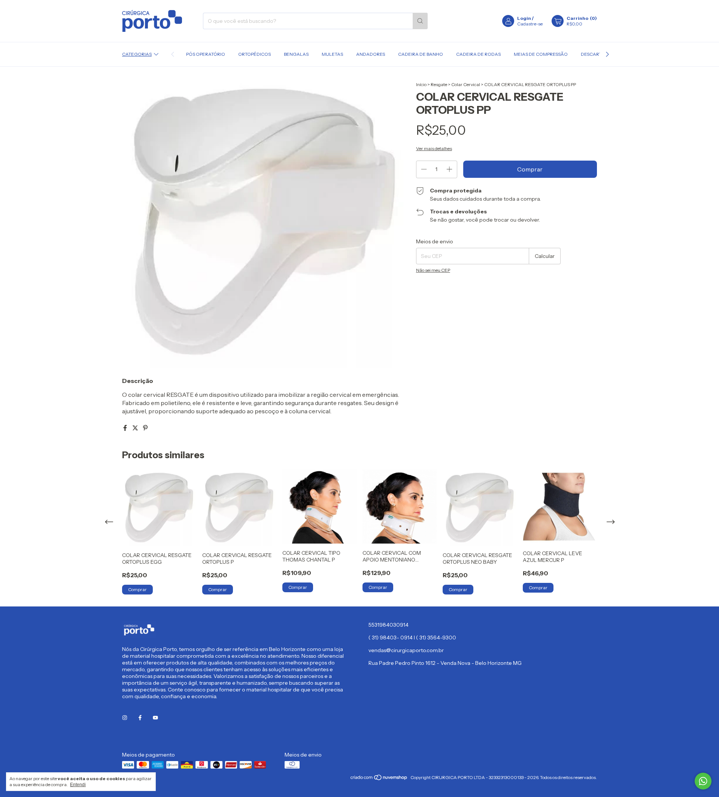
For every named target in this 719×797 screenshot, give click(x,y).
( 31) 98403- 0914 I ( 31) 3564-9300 (412, 637)
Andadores (370, 54)
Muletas (332, 54)
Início (421, 84)
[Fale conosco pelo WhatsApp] (703, 781)
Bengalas (296, 54)
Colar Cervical (465, 84)
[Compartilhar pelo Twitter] (135, 428)
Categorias (137, 54)
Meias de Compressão (541, 54)
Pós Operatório (205, 54)
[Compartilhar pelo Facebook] (125, 428)
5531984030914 (388, 624)
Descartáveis (598, 54)
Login (524, 18)
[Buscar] (420, 21)
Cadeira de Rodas (478, 54)
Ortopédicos (254, 54)
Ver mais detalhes (434, 148)
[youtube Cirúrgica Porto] (155, 718)
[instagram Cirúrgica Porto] (124, 718)
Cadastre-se (530, 24)
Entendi (78, 784)
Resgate (439, 84)
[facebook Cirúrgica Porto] (140, 718)
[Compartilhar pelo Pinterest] (145, 428)
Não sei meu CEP (433, 270)
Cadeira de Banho (420, 54)
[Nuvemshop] (379, 779)
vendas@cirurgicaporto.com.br (406, 650)
